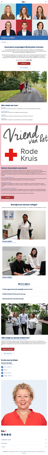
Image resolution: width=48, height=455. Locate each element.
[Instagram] (5, 435)
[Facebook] (7, 435)
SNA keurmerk (41, 451)
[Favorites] (45, 1)
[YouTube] (10, 435)
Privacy (16, 451)
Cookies (21, 451)
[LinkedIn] (2, 435)
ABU (37, 451)
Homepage (3, 42)
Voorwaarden (11, 451)
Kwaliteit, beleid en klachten (29, 451)
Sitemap (24, 453)
